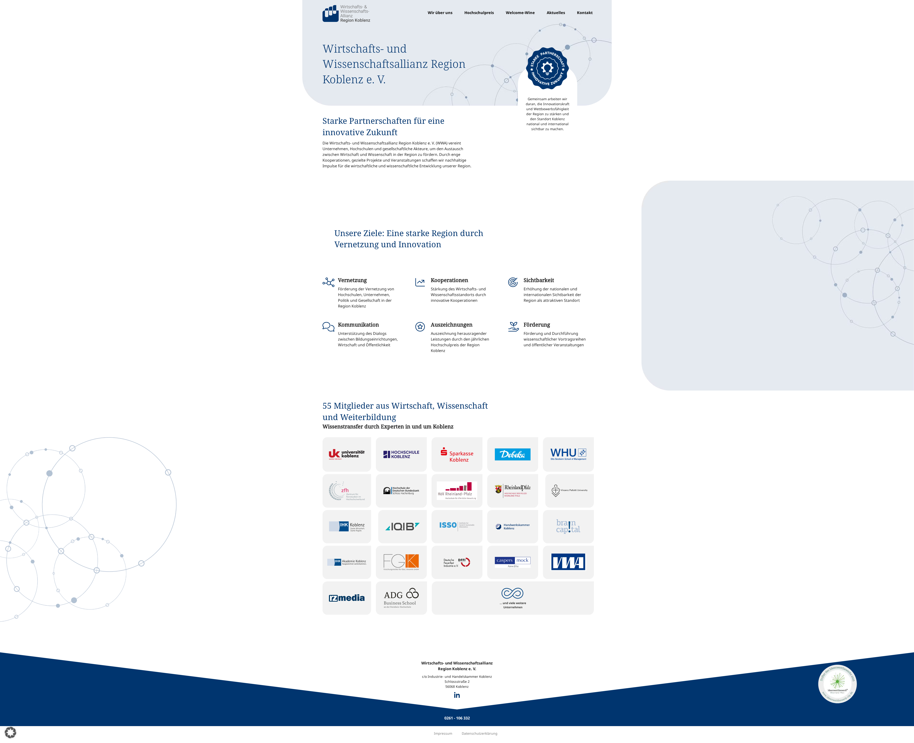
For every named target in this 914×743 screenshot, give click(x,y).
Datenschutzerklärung (479, 733)
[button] (10, 732)
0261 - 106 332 (457, 718)
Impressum (443, 733)
